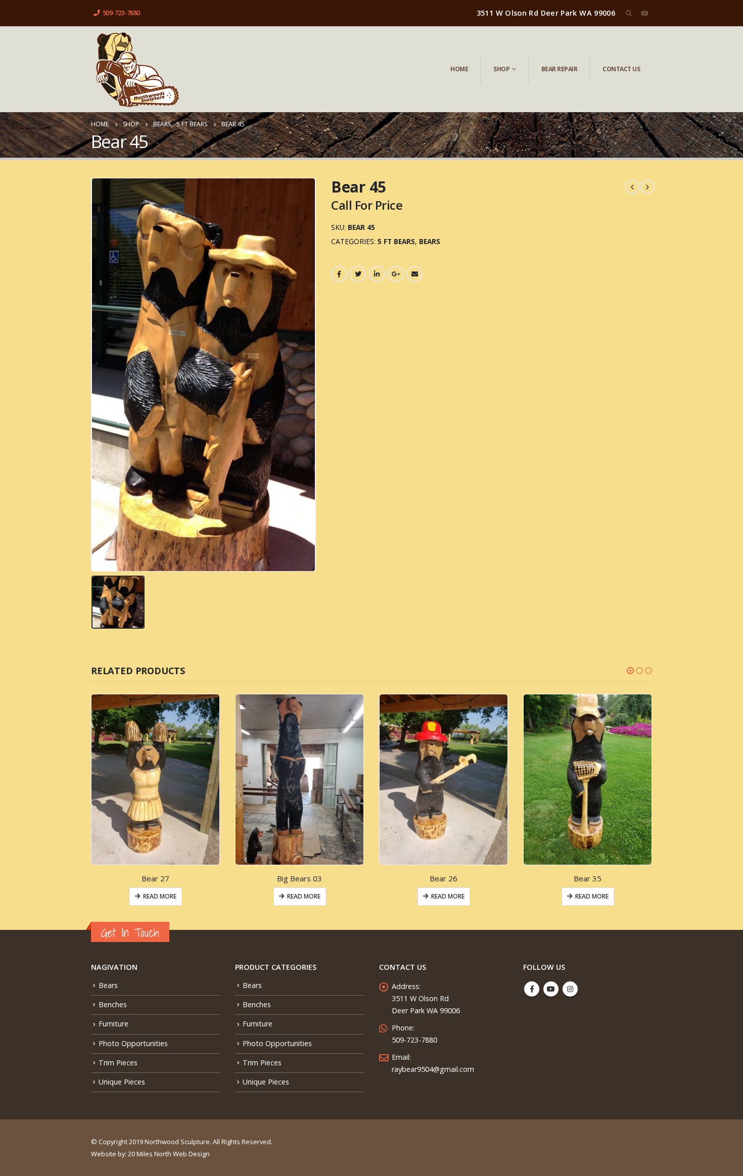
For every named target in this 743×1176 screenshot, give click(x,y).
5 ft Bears (396, 241)
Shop (501, 69)
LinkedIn (377, 274)
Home (459, 69)
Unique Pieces (122, 1082)
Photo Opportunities (133, 1043)
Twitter (358, 274)
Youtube (551, 989)
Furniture (113, 1023)
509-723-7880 (121, 13)
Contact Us (621, 69)
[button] (630, 671)
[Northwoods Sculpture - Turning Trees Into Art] (137, 69)
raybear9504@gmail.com (433, 1069)
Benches (113, 1004)
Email (414, 274)
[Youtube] (644, 13)
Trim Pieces (118, 1062)
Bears (429, 241)
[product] (155, 779)
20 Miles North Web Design (169, 1153)
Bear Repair (559, 69)
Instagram (570, 989)
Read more (159, 896)
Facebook (339, 274)
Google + (396, 274)
